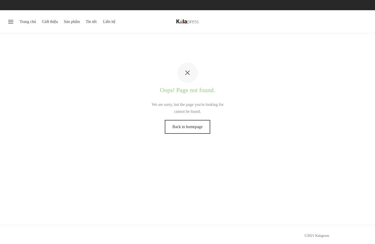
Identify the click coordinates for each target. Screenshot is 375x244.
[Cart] (364, 22)
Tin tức (91, 21)
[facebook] (11, 5)
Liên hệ (109, 21)
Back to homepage (187, 127)
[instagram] (32, 5)
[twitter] (22, 5)
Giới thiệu (50, 21)
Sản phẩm (72, 21)
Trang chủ (28, 21)
